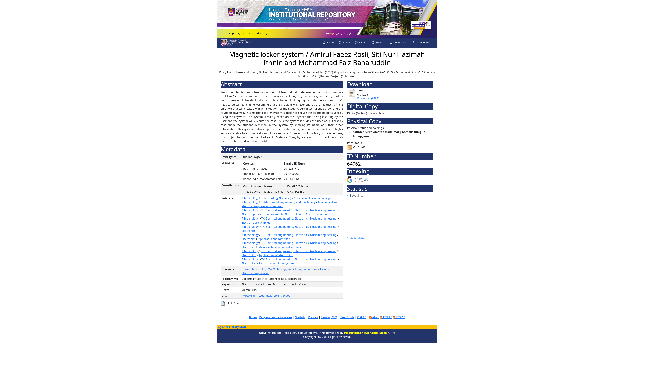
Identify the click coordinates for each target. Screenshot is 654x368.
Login (231, 327)
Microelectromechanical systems (280, 247)
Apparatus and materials (274, 239)
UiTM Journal (423, 42)
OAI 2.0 (361, 317)
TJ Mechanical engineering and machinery (288, 202)
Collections (400, 42)
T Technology (250, 198)
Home (330, 42)
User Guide (347, 317)
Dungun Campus (306, 269)
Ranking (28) (329, 317)
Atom (375, 317)
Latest (362, 42)
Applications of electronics (276, 255)
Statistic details (357, 238)
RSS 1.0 (387, 317)
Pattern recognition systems (277, 263)
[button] (223, 303)
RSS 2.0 (400, 317)
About (346, 42)
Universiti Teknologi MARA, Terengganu (267, 269)
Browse (379, 42)
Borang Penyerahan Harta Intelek (270, 317)
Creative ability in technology (312, 198)
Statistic (300, 317)
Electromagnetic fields (256, 222)
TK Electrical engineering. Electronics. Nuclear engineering (299, 210)
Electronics (249, 231)
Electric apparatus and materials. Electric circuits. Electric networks (285, 214)
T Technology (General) (276, 198)
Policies (313, 317)
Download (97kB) (368, 98)
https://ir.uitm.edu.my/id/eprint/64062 (266, 295)
